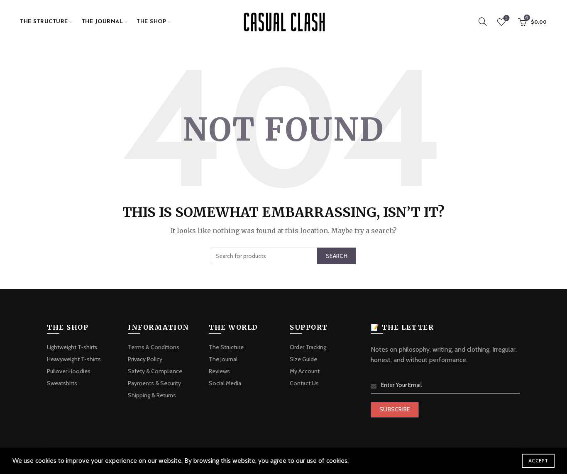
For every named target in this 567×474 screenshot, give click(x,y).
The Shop (151, 21)
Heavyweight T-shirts (74, 359)
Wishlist (506, 18)
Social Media (225, 383)
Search (336, 256)
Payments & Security (154, 383)
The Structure (44, 21)
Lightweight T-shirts (72, 347)
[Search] (482, 21)
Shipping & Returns (152, 395)
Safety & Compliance (155, 371)
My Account (305, 371)
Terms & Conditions (153, 347)
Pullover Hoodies (68, 371)
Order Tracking (308, 347)
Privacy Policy (145, 359)
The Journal (102, 21)
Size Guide (303, 359)
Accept (538, 460)
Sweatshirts (62, 383)
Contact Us (304, 383)
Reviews (219, 371)
